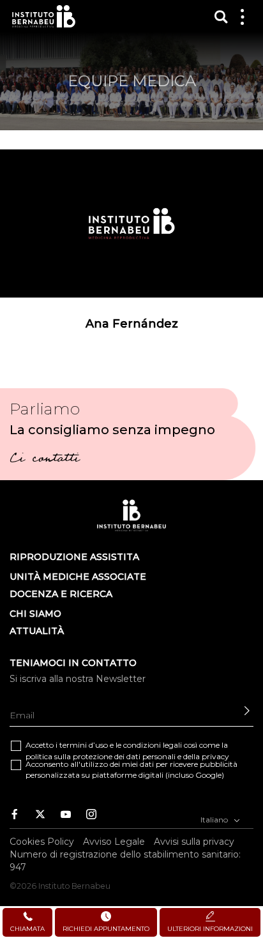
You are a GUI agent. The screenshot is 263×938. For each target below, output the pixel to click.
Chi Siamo (35, 613)
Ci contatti (44, 459)
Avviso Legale (114, 841)
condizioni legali (152, 745)
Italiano (215, 819)
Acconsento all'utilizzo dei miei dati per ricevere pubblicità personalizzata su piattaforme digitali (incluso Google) (131, 769)
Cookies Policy (42, 841)
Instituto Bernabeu (44, 16)
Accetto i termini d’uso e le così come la (127, 750)
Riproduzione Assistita (74, 557)
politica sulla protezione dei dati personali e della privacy (127, 756)
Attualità (37, 631)
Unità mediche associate (78, 576)
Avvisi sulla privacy (194, 841)
